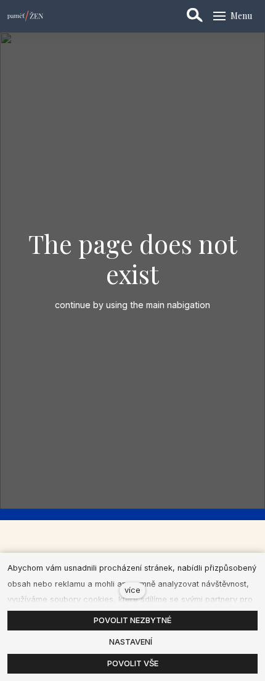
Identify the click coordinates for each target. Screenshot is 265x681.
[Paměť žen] (25, 16)
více (132, 590)
